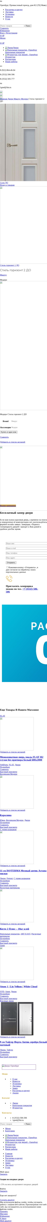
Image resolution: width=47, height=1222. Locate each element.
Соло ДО (4, 183)
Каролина (5, 815)
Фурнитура (17, 1108)
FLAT (11, 765)
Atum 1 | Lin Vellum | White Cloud (18, 986)
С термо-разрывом (22, 878)
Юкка (2, 820)
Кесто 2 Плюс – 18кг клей (14, 928)
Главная (4, 99)
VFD (2, 991)
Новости (16, 1081)
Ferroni (10, 878)
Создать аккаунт (7, 1200)
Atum (7, 991)
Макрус (17, 99)
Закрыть (3, 1174)
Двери (11, 99)
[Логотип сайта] (0, 23)
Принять (4, 1211)
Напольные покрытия (9, 934)
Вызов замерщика (8, 506)
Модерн (25, 99)
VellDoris (4, 765)
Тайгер (10, 1050)
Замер (15, 1088)
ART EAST (25, 934)
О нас (14, 1079)
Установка (17, 1084)
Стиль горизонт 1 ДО (9, 265)
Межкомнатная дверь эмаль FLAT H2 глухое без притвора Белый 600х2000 (21, 758)
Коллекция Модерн (14, 820)
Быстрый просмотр (8, 772)
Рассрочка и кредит (21, 1091)
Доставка (16, 1086)
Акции (15, 1093)
